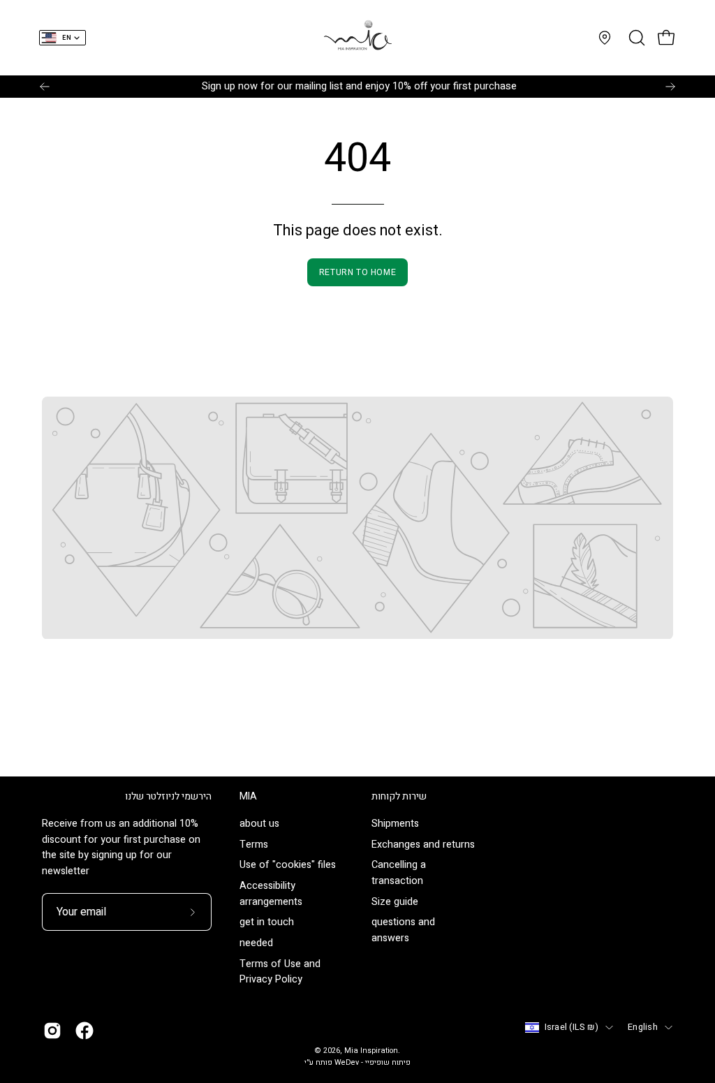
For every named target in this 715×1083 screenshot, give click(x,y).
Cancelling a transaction (398, 873)
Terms (253, 844)
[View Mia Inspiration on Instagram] (52, 1030)
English (643, 1027)
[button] (635, 37)
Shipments (395, 823)
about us (259, 823)
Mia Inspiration (371, 1050)
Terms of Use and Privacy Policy (279, 972)
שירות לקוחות (399, 796)
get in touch (266, 922)
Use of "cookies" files (287, 865)
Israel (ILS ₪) (572, 1027)
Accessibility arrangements (270, 894)
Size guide (394, 901)
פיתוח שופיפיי (388, 1062)
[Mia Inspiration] (357, 37)
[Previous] (44, 86)
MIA (248, 796)
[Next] (670, 86)
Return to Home (357, 272)
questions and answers (403, 930)
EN (66, 38)
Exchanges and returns (423, 844)
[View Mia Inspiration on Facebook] (84, 1030)
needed (256, 943)
